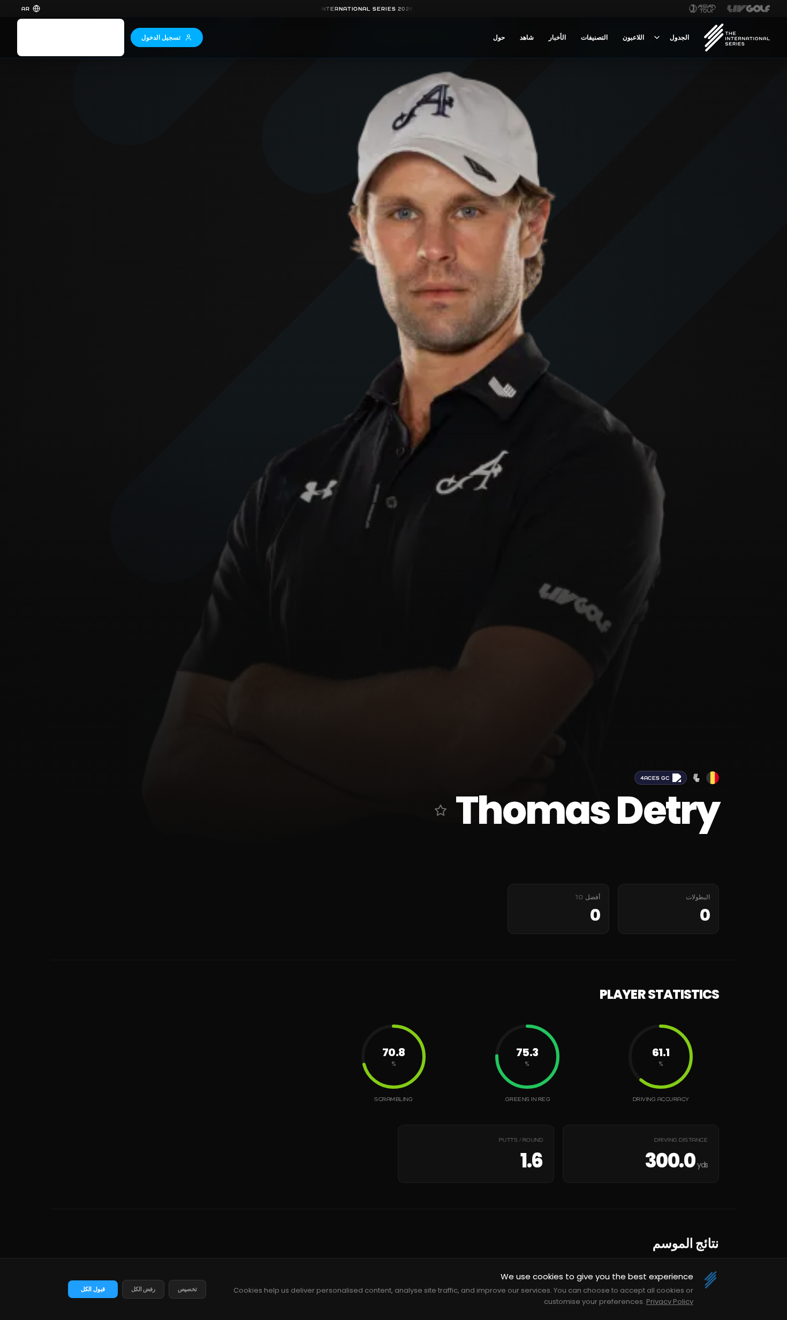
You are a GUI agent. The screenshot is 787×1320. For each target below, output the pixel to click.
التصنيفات (594, 37)
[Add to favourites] (440, 810)
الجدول (679, 37)
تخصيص (187, 1289)
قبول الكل (93, 1289)
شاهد (527, 37)
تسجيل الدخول (160, 37)
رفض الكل (143, 1289)
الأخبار (557, 37)
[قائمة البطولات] (656, 37)
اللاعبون (633, 37)
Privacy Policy (669, 1301)
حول (499, 37)
